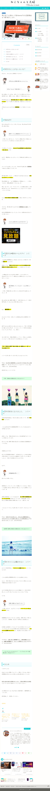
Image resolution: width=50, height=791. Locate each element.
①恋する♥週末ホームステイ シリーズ (14, 54)
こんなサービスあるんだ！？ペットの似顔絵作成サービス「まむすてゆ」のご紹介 (6, 716)
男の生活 (3, 13)
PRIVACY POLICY (35, 8)
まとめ (7, 61)
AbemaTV (8, 51)
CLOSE (28, 44)
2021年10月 (39, 49)
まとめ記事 (42, 31)
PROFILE (15, 8)
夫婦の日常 (42, 38)
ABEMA (4, 703)
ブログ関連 (42, 33)
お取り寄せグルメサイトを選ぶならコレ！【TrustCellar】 (16, 715)
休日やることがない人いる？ (12, 49)
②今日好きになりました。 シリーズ (14, 56)
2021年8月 (39, 55)
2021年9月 (39, 52)
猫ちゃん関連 (42, 35)
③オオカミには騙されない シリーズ (14, 59)
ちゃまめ (42, 28)
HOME (6, 8)
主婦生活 (42, 39)
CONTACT (26, 8)
